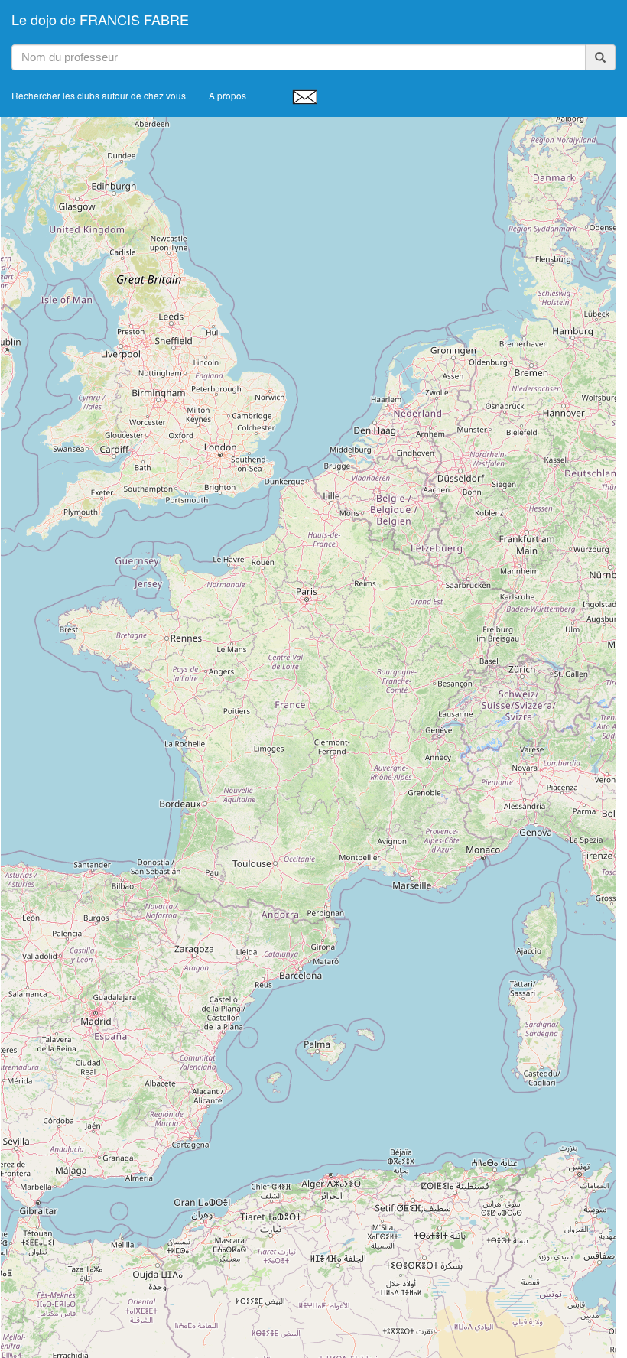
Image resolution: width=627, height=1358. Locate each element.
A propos (227, 95)
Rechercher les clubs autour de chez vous (98, 95)
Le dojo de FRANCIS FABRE (100, 19)
